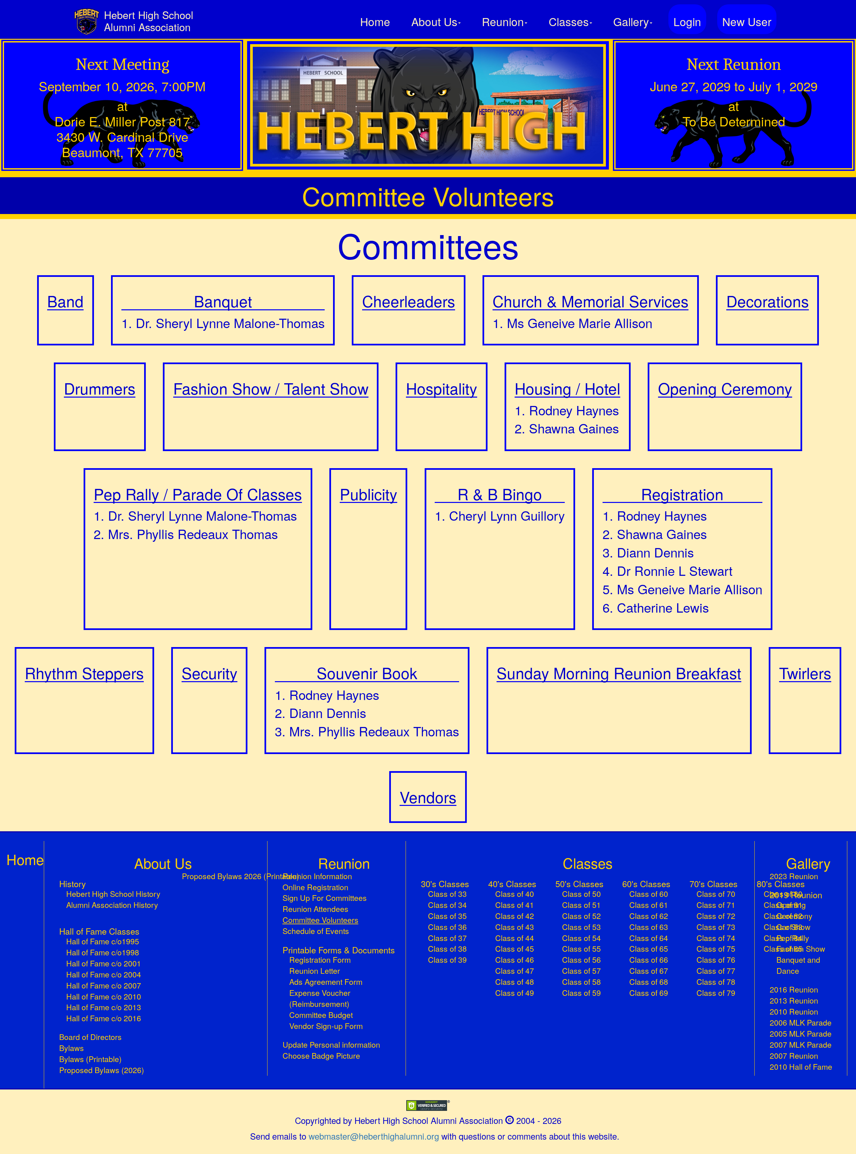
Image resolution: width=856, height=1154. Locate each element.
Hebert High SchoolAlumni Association (148, 20)
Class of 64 (648, 938)
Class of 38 (447, 948)
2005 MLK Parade (801, 1033)
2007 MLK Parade (801, 1044)
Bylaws (71, 1048)
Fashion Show (800, 948)
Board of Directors (90, 1037)
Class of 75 (716, 948)
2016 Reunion (794, 989)
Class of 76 (716, 959)
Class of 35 (447, 916)
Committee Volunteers (335, 920)
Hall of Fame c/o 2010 (103, 996)
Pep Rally (792, 938)
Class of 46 (514, 959)
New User (746, 21)
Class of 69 (648, 992)
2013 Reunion (794, 1000)
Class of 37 (447, 938)
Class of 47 (514, 970)
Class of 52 (581, 916)
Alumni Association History (112, 905)
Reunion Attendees (315, 909)
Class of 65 (648, 948)
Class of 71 (716, 905)
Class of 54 (581, 938)
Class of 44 (514, 938)
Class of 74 (716, 938)
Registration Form (320, 959)
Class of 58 (581, 981)
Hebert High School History (113, 893)
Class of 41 (514, 905)
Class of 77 (716, 970)
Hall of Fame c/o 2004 (103, 974)
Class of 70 (716, 893)
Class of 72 (716, 916)
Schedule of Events (316, 931)
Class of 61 (648, 905)
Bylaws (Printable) (90, 1059)
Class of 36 (447, 927)
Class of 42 (514, 916)
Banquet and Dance (798, 965)
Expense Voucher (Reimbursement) (319, 998)
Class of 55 (581, 948)
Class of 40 (514, 893)
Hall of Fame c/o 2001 (103, 963)
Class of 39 (447, 959)
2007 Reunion (794, 1055)
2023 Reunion (794, 876)
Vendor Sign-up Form (326, 1026)
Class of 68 (648, 981)
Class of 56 (581, 959)
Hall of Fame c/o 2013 (103, 1007)
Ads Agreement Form (325, 981)
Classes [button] (569, 21)
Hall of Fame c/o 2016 (103, 1018)
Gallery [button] (631, 21)
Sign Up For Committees (325, 898)
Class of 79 (716, 992)
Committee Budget (321, 1015)
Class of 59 (581, 992)
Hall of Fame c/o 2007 (103, 985)
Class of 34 (447, 905)
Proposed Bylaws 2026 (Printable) (240, 876)
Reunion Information (317, 876)
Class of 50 (581, 893)
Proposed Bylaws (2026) (101, 1070)
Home (375, 21)
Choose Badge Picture (321, 1055)
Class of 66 (648, 959)
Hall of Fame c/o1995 (102, 941)
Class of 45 (514, 948)
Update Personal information (331, 1044)
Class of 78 (716, 981)
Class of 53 (581, 927)
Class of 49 (514, 992)
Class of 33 (447, 893)
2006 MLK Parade (801, 1022)
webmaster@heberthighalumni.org (374, 1136)
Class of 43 (514, 927)
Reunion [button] (503, 21)
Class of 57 (581, 970)
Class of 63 (648, 927)
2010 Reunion (794, 1011)
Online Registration (315, 887)
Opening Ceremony (794, 910)
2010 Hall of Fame (801, 1066)
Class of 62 (648, 916)
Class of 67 (648, 970)
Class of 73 (716, 927)
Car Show (793, 927)
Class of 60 (648, 893)
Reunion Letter (314, 970)
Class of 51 (581, 905)
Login (687, 21)
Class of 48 (514, 981)
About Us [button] (434, 21)
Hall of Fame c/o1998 (102, 952)
